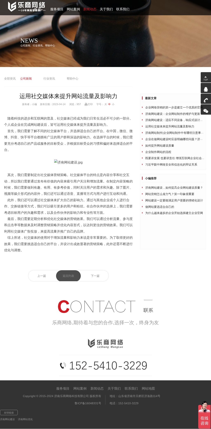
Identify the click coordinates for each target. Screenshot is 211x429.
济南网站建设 (7, 419)
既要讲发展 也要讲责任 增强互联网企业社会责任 (176, 158)
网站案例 (80, 388)
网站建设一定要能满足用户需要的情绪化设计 (174, 200)
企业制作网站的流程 (158, 152)
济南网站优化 (25, 419)
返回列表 (68, 275)
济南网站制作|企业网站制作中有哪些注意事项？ (176, 132)
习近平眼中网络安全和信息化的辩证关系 (171, 164)
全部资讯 (10, 78)
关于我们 (114, 388)
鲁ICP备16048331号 (88, 403)
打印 (90, 104)
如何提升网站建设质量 (159, 145)
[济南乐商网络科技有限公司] (28, 7)
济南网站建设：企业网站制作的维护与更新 (172, 113)
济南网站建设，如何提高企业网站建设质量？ (174, 187)
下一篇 (95, 275)
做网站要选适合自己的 (159, 206)
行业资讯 (49, 78)
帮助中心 (72, 78)
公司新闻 (26, 78)
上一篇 (41, 275)
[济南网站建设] (68, 162)
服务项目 (62, 388)
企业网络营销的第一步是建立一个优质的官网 (174, 107)
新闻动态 (97, 388)
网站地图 (148, 388)
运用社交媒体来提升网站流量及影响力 (169, 126)
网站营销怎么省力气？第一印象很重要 (169, 194)
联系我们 (131, 388)
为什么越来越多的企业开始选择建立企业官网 (174, 213)
